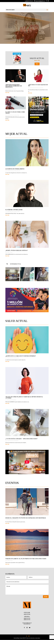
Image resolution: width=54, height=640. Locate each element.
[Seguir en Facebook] (24, 628)
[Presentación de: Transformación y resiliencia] (12, 274)
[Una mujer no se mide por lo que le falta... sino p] (42, 274)
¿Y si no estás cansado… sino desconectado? (21, 438)
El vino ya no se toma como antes (15, 112)
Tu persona (18, 170)
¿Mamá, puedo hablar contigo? (16, 250)
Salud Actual (41, 87)
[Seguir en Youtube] (30, 628)
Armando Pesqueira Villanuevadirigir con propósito (13, 86)
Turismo (11, 560)
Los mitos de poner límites (14, 169)
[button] (27, 300)
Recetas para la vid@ (13, 170)
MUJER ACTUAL (37, 58)
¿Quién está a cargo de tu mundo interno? (20, 356)
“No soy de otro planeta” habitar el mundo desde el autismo (24, 397)
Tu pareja (15, 211)
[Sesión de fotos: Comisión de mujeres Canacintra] (27, 274)
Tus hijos (10, 252)
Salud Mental (16, 440)
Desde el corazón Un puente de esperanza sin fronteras (25, 518)
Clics (37, 64)
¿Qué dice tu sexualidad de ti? (27, 27)
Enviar (45, 596)
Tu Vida (18, 211)
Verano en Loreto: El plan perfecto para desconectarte (25, 558)
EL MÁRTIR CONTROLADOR (13, 209)
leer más (7, 92)
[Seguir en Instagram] (27, 628)
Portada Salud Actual (35, 87)
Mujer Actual (11, 211)
